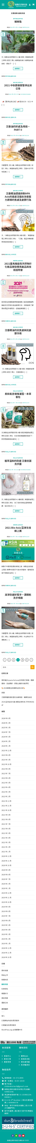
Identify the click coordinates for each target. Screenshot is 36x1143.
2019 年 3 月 (6, 934)
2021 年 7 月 (6, 824)
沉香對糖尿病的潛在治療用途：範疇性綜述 (17, 697)
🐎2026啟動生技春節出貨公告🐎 (13, 688)
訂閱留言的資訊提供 (9, 1025)
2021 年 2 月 (6, 847)
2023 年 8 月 (6, 755)
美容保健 (5, 998)
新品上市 (15, 391)
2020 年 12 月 (6, 856)
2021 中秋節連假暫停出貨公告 (18, 86)
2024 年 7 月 (6, 732)
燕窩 (3, 692)
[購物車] (33, 4)
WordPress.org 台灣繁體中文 (12, 1029)
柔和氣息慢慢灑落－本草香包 (18, 395)
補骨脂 (18, 21)
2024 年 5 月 (6, 736)
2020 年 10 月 (6, 865)
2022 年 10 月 (6, 764)
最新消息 (20, 18)
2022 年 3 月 (6, 792)
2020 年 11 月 (6, 861)
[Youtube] (23, 1135)
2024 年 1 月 (6, 746)
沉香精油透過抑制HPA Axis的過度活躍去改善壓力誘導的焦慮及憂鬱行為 (18, 196)
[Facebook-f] (12, 1135)
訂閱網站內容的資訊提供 (10, 1020)
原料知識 (15, 18)
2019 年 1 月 (6, 943)
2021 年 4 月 (6, 838)
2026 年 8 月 (6, 718)
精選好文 (5, 993)
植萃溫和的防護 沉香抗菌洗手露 (18, 462)
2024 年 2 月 (6, 741)
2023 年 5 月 (6, 759)
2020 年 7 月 (6, 879)
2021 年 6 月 (6, 828)
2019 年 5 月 (6, 925)
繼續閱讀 (18, 68)
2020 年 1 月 (6, 888)
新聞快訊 (15, 260)
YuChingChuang (25, 94)
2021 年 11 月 (6, 805)
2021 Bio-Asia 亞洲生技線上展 (18, 529)
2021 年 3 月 (6, 842)
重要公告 (20, 82)
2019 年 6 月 (6, 920)
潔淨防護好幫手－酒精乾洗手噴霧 (18, 596)
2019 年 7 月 (6, 916)
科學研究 (20, 190)
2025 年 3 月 (6, 727)
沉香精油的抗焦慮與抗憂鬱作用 (18, 331)
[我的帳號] (30, 4)
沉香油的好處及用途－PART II (18, 128)
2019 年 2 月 (6, 939)
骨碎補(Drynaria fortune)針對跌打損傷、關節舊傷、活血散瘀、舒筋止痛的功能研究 (18, 682)
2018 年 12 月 (6, 948)
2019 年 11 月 (6, 897)
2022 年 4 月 (6, 787)
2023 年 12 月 (6, 750)
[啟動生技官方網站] (17, 5)
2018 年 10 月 (6, 957)
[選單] (3, 4)
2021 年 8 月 (6, 819)
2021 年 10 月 (6, 810)
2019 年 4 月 (6, 929)
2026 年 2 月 (6, 723)
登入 (3, 1016)
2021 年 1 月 (6, 851)
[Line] (16, 1135)
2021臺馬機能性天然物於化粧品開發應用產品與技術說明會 (18, 267)
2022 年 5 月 (6, 782)
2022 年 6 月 (6, 778)
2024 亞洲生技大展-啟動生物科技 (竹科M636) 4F (18, 703)
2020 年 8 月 (6, 874)
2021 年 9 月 (6, 815)
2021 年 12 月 (6, 801)
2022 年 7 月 (6, 773)
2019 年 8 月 (6, 911)
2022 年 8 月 (6, 769)
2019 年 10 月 (6, 902)
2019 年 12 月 (6, 893)
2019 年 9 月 (6, 906)
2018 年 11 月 (6, 952)
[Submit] (32, 667)
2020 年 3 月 (6, 883)
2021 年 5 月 (6, 833)
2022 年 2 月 (6, 796)
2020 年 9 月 (6, 870)
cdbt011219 (25, 27)
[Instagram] (19, 1135)
